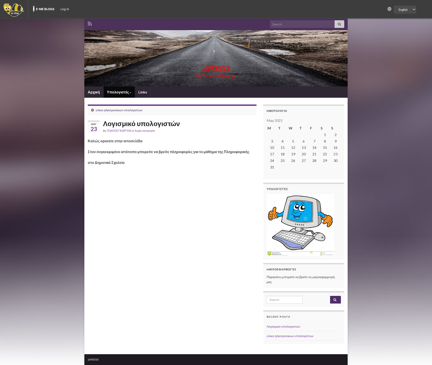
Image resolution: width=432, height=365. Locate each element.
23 (335, 154)
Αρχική (94, 92)
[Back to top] (422, 354)
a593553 (216, 68)
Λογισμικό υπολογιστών (283, 326)
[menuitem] (14, 9)
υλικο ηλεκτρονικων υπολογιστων (119, 110)
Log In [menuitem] (65, 9)
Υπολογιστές (118, 92)
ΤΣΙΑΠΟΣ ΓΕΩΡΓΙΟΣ (119, 130)
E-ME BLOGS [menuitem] (45, 9)
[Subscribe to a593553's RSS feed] (90, 23)
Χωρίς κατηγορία (145, 130)
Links (142, 92)
